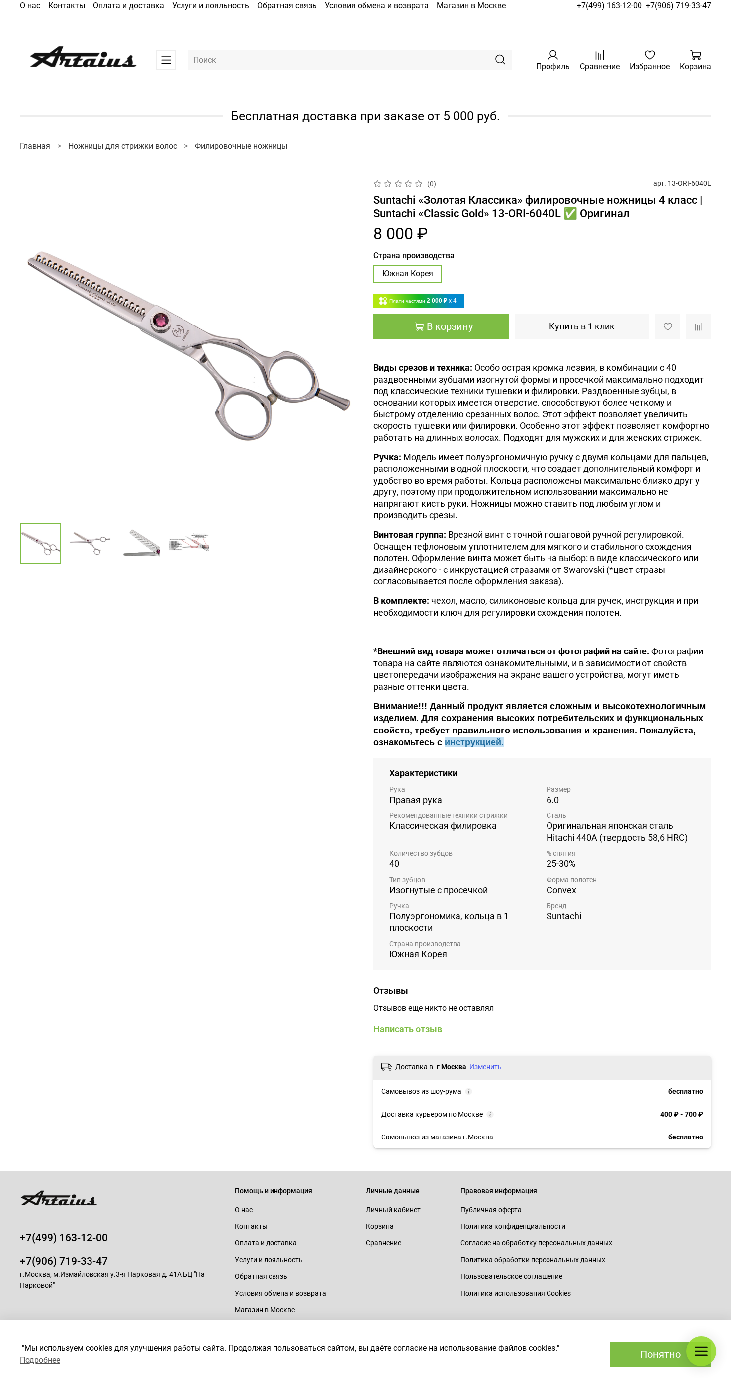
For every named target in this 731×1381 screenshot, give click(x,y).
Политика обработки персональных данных (532, 1260)
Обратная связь (287, 5)
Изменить (485, 1067)
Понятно (660, 1354)
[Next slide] (342, 346)
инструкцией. (474, 742)
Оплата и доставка (128, 5)
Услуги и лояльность (210, 5)
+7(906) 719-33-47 (678, 5)
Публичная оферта (491, 1210)
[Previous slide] (36, 346)
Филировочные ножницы (241, 146)
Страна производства (414, 255)
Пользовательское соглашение (511, 1276)
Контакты (66, 5)
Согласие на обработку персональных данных (536, 1243)
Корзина (380, 1226)
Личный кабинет (393, 1210)
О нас (30, 5)
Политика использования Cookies (515, 1293)
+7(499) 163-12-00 (609, 5)
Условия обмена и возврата (377, 5)
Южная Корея (407, 273)
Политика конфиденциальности (512, 1226)
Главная (35, 146)
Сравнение (383, 1243)
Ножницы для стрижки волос (122, 146)
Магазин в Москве (471, 5)
